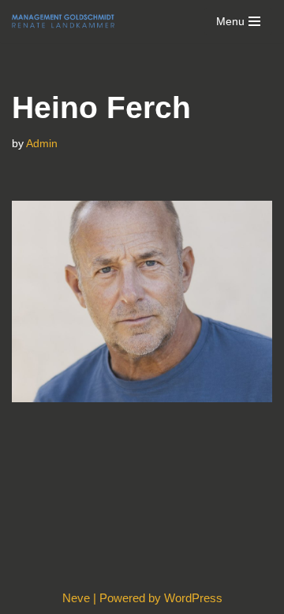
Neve (76, 598)
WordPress (193, 598)
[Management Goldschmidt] (63, 21)
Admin (42, 144)
